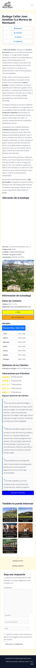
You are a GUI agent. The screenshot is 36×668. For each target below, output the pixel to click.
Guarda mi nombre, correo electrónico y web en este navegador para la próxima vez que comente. (18, 636)
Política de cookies (24, 661)
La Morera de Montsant (16, 252)
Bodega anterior (18, 561)
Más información (18, 317)
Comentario (8, 588)
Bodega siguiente (18, 566)
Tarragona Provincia (15, 254)
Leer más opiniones (18, 492)
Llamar (18, 312)
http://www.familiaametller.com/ (20, 307)
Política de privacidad (12, 661)
